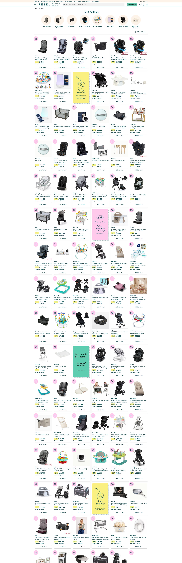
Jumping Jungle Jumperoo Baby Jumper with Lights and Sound (81, 264)
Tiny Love (133, 124)
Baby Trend (57, 56)
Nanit (74, 124)
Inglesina (94, 56)
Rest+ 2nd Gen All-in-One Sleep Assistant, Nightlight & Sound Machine (43, 127)
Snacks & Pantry (59, 1)
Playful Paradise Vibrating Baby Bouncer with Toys (99, 195)
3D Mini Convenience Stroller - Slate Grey (119, 332)
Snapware (133, 261)
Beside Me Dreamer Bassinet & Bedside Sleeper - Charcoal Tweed (100, 538)
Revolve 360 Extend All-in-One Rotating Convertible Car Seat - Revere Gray (118, 58)
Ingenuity (37, 193)
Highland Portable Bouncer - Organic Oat (62, 435)
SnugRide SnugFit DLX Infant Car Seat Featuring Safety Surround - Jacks (99, 367)
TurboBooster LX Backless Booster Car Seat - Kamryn (42, 332)
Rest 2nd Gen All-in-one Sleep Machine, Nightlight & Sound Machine (62, 93)
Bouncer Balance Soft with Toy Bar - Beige (119, 264)
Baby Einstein (38, 90)
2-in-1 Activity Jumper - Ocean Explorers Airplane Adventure (137, 332)
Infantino (94, 398)
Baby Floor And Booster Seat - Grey (100, 298)
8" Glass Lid (38, 160)
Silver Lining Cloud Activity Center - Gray (118, 435)
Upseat (113, 90)
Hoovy (113, 501)
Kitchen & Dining (44, 1)
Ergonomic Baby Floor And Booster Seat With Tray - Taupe (118, 230)
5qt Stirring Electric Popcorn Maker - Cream (119, 538)
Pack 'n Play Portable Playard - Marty (62, 127)
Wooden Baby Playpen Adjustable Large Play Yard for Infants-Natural (138, 298)
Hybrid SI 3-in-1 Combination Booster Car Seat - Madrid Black (62, 58)
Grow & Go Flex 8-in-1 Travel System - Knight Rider (100, 435)
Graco (36, 56)
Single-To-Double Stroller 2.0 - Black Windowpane (138, 469)
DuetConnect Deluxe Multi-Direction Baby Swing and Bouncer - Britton (138, 435)
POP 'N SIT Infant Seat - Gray (100, 160)
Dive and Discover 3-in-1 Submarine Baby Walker (41, 401)
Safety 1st (76, 432)
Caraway (94, 124)
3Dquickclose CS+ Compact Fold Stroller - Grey (100, 264)
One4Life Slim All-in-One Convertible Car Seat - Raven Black (81, 161)
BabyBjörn (114, 261)
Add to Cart (43, 67)
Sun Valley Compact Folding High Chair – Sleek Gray (43, 366)
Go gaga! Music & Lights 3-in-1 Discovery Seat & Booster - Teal (100, 469)
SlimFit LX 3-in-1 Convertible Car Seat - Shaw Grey (43, 469)
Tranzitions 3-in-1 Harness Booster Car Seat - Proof (61, 195)
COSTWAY (133, 295)
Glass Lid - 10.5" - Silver (98, 126)
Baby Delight (57, 432)
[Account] (144, 4)
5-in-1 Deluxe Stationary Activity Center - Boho (137, 127)
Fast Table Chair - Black (98, 58)
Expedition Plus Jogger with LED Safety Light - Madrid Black (119, 401)
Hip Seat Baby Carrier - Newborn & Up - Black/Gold (100, 332)
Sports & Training (77, 1)
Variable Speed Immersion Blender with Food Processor (138, 93)
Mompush (94, 90)
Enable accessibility (144, 1)
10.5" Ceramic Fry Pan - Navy (138, 503)
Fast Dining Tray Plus (60, 366)
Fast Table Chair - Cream (42, 434)
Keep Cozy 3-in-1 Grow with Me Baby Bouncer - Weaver (42, 195)
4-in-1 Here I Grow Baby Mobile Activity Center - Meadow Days (118, 469)
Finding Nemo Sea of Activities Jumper (60, 332)
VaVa (55, 261)
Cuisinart (132, 90)
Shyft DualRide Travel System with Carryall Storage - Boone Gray (119, 195)
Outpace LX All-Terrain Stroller (60, 230)
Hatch (55, 90)
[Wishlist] (140, 4)
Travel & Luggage (95, 1)
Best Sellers (41, 8)
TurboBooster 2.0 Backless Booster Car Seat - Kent (118, 127)
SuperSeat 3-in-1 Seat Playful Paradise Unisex (62, 469)
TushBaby (94, 330)
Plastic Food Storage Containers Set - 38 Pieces (137, 264)
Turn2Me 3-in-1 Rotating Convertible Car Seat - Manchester (80, 58)
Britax (74, 158)
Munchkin (113, 364)
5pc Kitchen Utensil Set (118, 160)
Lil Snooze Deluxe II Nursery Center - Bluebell (81, 504)
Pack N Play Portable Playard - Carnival (43, 230)
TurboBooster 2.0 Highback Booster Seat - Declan (42, 58)
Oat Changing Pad (78, 400)
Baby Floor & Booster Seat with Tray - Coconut (118, 92)
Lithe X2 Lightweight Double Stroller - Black (100, 92)
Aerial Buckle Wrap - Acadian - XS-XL (81, 538)
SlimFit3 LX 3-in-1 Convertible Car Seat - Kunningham (62, 401)
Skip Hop (75, 227)
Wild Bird (75, 535)
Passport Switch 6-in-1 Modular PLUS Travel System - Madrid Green (81, 298)
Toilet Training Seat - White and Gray (138, 538)
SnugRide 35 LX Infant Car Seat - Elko (137, 366)
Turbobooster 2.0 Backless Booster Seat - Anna (118, 298)
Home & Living (52, 1)
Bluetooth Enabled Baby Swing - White (118, 366)
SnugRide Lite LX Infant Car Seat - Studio (138, 195)
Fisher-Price (76, 261)
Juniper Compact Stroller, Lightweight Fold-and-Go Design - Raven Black (80, 332)
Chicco (56, 158)
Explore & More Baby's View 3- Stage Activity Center (80, 230)
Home (35, 8)
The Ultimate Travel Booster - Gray (100, 401)
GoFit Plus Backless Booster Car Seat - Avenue (62, 538)
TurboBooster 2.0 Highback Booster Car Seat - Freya (42, 538)
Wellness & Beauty (68, 1)
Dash (112, 535)
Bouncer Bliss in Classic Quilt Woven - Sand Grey (138, 401)
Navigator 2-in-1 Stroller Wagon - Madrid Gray (80, 195)
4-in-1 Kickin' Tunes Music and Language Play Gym (42, 92)
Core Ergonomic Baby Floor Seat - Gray (42, 504)
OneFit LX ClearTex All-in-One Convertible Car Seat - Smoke (43, 264)
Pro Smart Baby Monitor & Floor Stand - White (80, 127)
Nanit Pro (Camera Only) (80, 469)
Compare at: (39, 64)
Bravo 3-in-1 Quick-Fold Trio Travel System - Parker (42, 298)
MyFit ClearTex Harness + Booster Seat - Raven (61, 161)
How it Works (132, 4)
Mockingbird (133, 467)
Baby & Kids (37, 1)
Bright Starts (95, 158)
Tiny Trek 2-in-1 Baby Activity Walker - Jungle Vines (62, 298)
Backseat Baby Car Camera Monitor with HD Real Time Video (119, 504)
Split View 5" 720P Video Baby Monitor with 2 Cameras (61, 264)
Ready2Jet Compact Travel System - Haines (61, 504)
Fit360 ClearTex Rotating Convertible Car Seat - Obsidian (137, 161)
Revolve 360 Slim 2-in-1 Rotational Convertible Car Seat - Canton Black (137, 58)
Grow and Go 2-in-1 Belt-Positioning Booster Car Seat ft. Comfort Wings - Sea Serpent (81, 435)
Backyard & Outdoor (86, 1)
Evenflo (113, 56)
